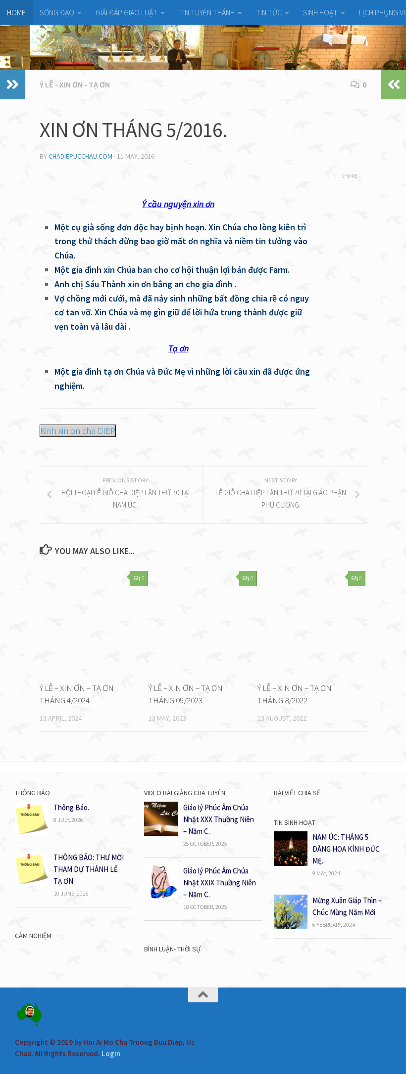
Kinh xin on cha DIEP (77, 430)
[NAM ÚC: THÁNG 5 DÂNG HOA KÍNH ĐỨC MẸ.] (290, 863)
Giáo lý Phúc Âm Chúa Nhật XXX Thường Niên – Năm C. (218, 819)
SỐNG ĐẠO (57, 12)
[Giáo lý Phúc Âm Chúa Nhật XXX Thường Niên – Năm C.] (161, 833)
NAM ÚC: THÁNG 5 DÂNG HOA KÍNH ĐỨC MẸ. (346, 848)
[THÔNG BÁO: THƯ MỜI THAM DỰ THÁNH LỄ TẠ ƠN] (32, 883)
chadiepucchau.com (80, 156)
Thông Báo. (71, 807)
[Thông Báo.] (32, 833)
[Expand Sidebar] (12, 84)
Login (111, 1053)
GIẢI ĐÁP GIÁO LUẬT (126, 12)
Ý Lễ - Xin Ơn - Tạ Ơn (75, 84)
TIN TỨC (269, 12)
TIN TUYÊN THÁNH (207, 12)
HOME (16, 12)
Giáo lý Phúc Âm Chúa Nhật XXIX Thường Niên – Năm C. (219, 882)
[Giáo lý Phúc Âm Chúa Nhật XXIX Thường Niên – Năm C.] (161, 897)
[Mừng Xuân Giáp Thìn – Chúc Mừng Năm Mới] (290, 926)
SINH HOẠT (320, 12)
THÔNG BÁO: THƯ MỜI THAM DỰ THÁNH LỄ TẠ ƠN (88, 869)
